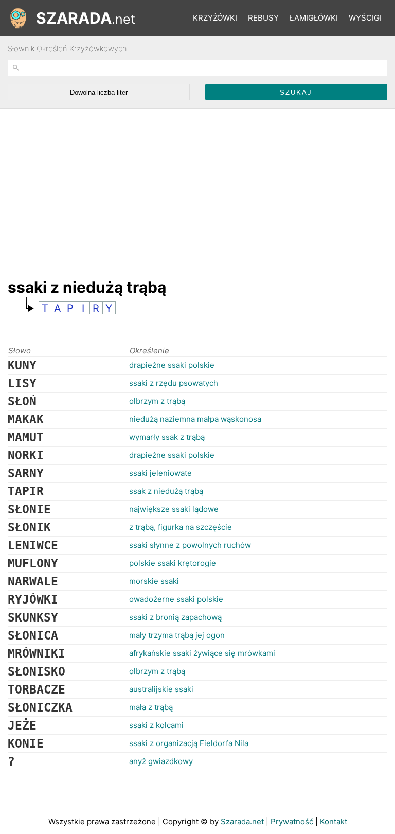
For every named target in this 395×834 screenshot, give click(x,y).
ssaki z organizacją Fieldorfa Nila (188, 743)
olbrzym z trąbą (157, 401)
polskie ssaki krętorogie (172, 563)
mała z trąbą (151, 707)
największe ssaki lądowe (174, 509)
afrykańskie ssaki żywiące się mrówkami (202, 653)
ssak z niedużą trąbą (166, 491)
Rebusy (263, 18)
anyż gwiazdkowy (161, 761)
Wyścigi (365, 18)
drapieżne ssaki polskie (171, 365)
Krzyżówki (215, 18)
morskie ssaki (154, 581)
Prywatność (292, 821)
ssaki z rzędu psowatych (173, 383)
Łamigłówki (314, 18)
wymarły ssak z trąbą (167, 437)
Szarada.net (242, 821)
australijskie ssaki (161, 689)
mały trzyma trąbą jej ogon (177, 635)
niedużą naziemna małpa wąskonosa (195, 419)
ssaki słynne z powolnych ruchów (190, 545)
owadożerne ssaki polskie (176, 599)
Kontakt (333, 821)
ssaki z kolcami (156, 725)
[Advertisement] (195, 188)
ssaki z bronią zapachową (175, 617)
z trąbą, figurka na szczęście (180, 527)
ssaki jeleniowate (160, 473)
